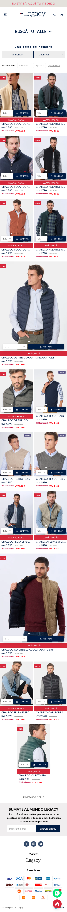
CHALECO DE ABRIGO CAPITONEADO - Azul (27, 357)
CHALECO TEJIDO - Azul (50, 415)
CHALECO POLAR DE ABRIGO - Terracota (16, 249)
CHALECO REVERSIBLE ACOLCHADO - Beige (27, 649)
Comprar (24, 113)
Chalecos (23, 65)
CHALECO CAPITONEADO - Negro (51, 712)
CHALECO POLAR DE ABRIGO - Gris (51, 123)
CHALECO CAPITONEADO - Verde (33, 775)
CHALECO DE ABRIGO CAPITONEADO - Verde (16, 420)
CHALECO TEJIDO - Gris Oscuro (51, 478)
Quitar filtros (54, 65)
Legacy (38, 65)
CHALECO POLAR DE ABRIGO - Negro (51, 186)
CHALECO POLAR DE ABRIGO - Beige (16, 123)
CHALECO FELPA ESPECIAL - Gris (16, 712)
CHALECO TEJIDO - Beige (16, 478)
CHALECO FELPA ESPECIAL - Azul (16, 541)
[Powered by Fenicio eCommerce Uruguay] (59, 907)
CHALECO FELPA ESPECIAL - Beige (51, 541)
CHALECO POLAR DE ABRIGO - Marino (16, 186)
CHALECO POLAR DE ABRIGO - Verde (51, 249)
